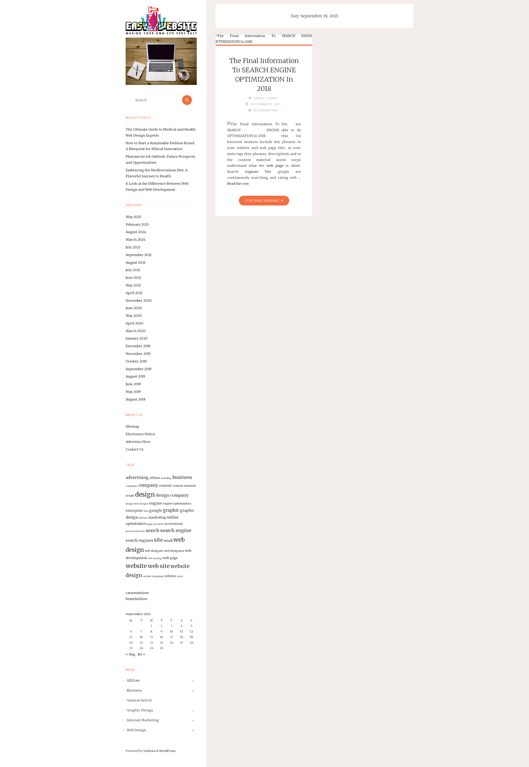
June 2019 (133, 384)
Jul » (141, 654)
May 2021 (133, 285)
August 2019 (135, 376)
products (159, 524)
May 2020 (134, 316)
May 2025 (133, 217)
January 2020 (137, 338)
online (173, 517)
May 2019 (133, 392)
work (180, 576)
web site (159, 566)
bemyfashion (136, 599)
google (155, 510)
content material (183, 486)
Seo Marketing (266, 110)
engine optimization (177, 503)
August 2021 (135, 262)
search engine (175, 530)
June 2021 (133, 278)
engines (251, 171)
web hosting (155, 558)
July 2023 (133, 247)
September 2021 (138, 255)
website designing (153, 576)
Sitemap (132, 426)
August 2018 (135, 399)
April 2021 (134, 293)
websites (170, 576)
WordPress (167, 751)
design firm (132, 503)
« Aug (130, 654)
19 (191, 637)
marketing (157, 517)
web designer (154, 551)
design (145, 494)
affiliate (154, 478)
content (165, 486)
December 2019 (138, 346)
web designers (174, 551)
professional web (135, 531)
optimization (136, 524)
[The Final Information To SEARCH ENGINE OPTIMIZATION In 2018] (264, 39)
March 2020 (136, 331)
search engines (139, 540)
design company (172, 495)
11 (181, 631)
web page (170, 558)
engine (155, 503)
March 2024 (135, 239)
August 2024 (136, 232)
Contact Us (135, 449)
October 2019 (136, 361)
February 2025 (137, 224)
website (136, 565)
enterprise (134, 511)
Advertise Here (138, 442)
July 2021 (133, 270)
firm (146, 511)
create (130, 495)
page (150, 524)
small (168, 541)
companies (132, 486)
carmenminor (137, 593)
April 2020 (134, 323)
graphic (171, 510)
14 (141, 637)
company (148, 485)
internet (143, 518)
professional (173, 524)
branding (166, 478)
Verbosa (149, 751)
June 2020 (134, 308)
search (152, 530)
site (158, 540)
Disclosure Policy (140, 434)
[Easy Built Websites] (161, 20)
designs (143, 503)
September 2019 (138, 369)
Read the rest (238, 183)
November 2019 (138, 354)
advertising (137, 477)
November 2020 (139, 300)
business (182, 477)
